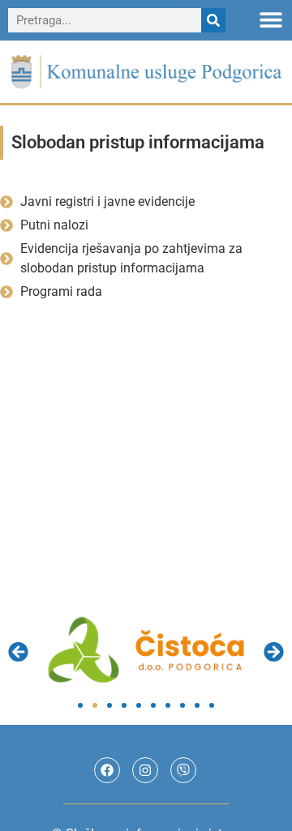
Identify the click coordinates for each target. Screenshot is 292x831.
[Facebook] (107, 770)
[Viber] (183, 770)
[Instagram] (145, 770)
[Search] (213, 20)
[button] (271, 19)
